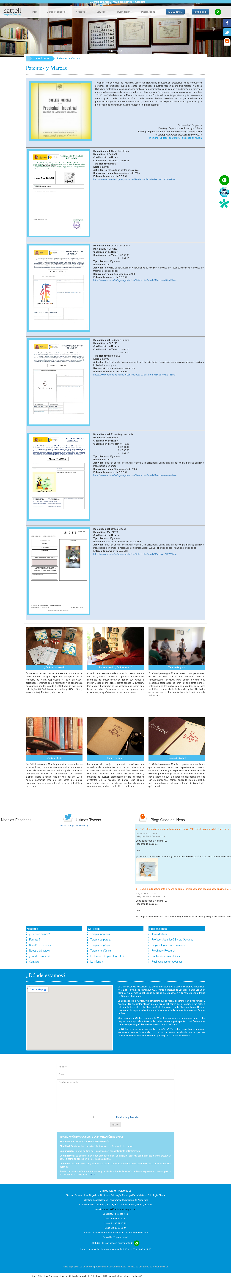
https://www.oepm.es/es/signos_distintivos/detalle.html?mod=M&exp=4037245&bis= (134, 375)
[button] (17, 29)
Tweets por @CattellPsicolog (74, 826)
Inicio (35, 11)
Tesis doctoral (160, 934)
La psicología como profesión (168, 945)
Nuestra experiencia (40, 945)
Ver (54, 700)
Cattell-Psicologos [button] (56, 11)
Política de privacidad (127, 1117)
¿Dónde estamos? (100, 1)
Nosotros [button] (80, 11)
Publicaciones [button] (148, 11)
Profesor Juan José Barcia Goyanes (172, 940)
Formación (35, 940)
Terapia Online (175, 11)
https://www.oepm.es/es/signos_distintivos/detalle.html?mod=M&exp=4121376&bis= (134, 554)
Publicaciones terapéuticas (167, 962)
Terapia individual (100, 934)
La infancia (96, 962)
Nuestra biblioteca (39, 951)
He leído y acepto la (116, 1117)
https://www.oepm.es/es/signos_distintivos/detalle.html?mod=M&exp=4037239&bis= (134, 280)
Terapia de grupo (100, 945)
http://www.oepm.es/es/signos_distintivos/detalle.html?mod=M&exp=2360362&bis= (134, 179)
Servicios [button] (101, 11)
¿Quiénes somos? (123, 1)
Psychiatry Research (163, 951)
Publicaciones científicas (166, 956)
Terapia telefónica (100, 951)
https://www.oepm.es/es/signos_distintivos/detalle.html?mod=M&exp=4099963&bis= (134, 475)
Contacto (140, 1)
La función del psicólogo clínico (108, 956)
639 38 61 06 (200, 11)
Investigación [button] (123, 11)
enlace (92, 1175)
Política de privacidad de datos (111, 1267)
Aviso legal (68, 1267)
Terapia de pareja (100, 940)
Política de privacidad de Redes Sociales (148, 1267)
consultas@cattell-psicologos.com (119, 1209)
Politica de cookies (84, 1267)
